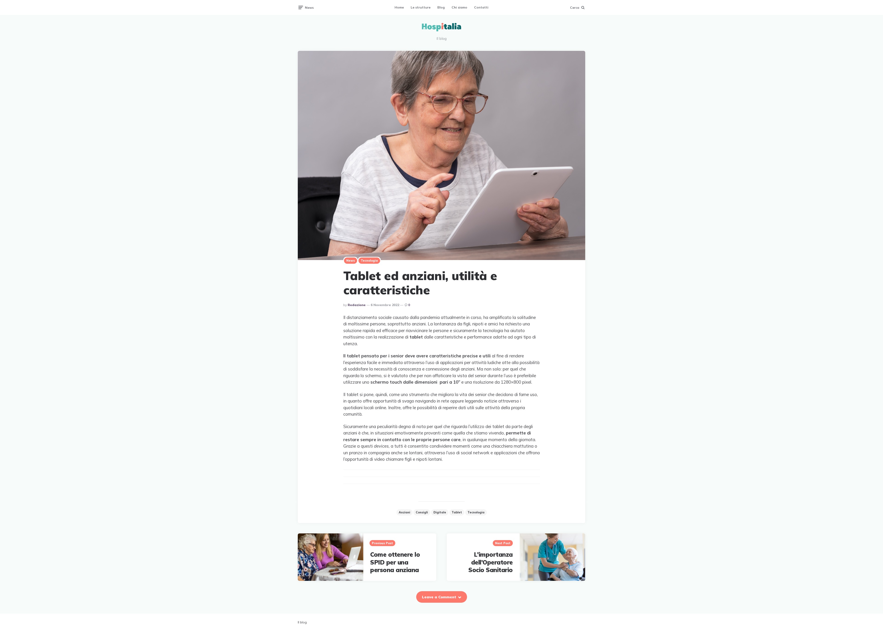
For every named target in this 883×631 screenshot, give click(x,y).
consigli (422, 512)
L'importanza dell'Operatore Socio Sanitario (490, 562)
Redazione (357, 305)
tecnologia (476, 512)
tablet (457, 512)
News (350, 260)
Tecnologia (369, 260)
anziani (404, 512)
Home (399, 7)
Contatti (481, 7)
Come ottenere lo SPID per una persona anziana (395, 562)
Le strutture (420, 7)
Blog (441, 7)
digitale (439, 512)
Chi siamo (459, 7)
